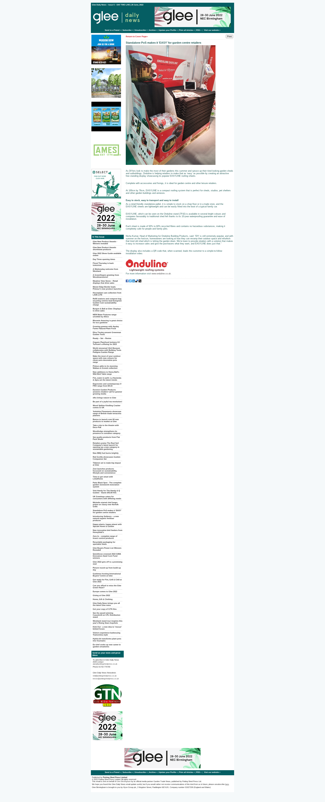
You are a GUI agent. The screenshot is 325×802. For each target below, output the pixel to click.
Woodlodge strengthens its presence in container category (106, 432)
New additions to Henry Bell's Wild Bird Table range (106, 373)
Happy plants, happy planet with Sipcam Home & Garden (107, 525)
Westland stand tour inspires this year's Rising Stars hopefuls (107, 622)
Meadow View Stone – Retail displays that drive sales (105, 282)
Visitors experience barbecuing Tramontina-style (106, 634)
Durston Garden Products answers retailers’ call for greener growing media (107, 392)
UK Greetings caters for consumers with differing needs (107, 498)
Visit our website (211, 30)
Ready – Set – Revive (102, 338)
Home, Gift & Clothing (103, 599)
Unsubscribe (140, 30)
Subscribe (127, 30)
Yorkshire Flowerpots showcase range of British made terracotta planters (107, 413)
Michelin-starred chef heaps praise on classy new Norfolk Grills (105, 504)
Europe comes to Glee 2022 (105, 591)
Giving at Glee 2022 (101, 595)
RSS (198, 30)
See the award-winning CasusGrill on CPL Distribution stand (106, 615)
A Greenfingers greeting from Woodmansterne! (106, 276)
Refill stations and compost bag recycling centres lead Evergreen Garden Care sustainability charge (107, 302)
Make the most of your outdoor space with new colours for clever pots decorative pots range (107, 359)
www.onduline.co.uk (161, 273)
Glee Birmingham (124, 781)
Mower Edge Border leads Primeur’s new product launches (107, 288)
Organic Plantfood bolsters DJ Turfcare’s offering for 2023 (106, 343)
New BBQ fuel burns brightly (105, 453)
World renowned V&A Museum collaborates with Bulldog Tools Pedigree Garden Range (107, 350)
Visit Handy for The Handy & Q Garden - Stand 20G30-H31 (106, 492)
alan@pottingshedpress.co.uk (105, 664)
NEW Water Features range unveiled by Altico (104, 316)
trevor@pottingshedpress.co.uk (106, 679)
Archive (152, 30)
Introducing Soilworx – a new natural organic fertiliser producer (106, 518)
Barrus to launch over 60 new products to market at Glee (106, 420)
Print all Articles (186, 30)
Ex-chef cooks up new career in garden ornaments (107, 646)
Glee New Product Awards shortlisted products (104, 248)
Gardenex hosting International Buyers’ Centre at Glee (107, 575)
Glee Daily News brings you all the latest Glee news (106, 604)
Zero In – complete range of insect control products (105, 537)
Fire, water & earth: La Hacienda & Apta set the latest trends (107, 379)
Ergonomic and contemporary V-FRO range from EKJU (107, 385)
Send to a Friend (112, 30)
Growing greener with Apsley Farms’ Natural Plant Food (106, 327)
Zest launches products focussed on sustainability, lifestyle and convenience (105, 471)
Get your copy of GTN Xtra (104, 609)
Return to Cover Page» (137, 36)
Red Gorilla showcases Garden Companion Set (106, 458)
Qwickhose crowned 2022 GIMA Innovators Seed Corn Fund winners (107, 556)
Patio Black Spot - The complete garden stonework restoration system (107, 485)
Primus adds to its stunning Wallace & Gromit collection (105, 367)
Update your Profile (167, 30)
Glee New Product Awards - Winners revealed (105, 242)
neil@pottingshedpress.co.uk (105, 676)
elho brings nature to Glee (104, 398)
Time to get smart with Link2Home (103, 478)
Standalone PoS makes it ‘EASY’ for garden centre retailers (107, 511)
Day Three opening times (104, 259)
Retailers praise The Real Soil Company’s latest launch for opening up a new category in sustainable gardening (106, 446)
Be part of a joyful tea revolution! (107, 402)
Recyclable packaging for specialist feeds (104, 543)
